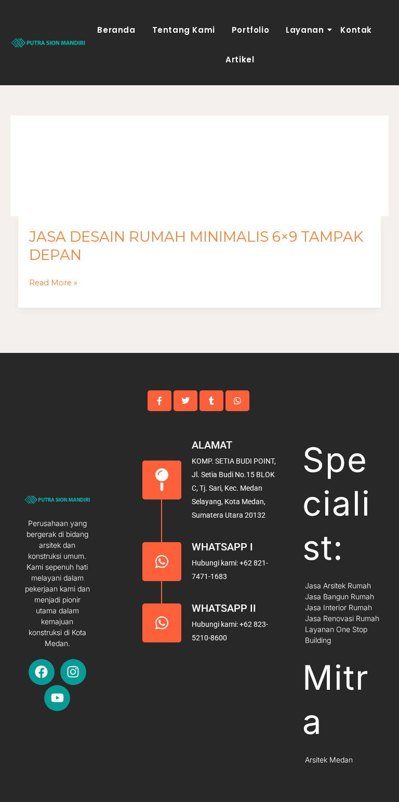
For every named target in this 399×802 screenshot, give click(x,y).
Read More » (53, 283)
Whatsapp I (222, 547)
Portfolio (250, 29)
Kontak (356, 29)
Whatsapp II (224, 608)
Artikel (239, 59)
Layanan (305, 29)
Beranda (116, 29)
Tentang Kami (183, 29)
